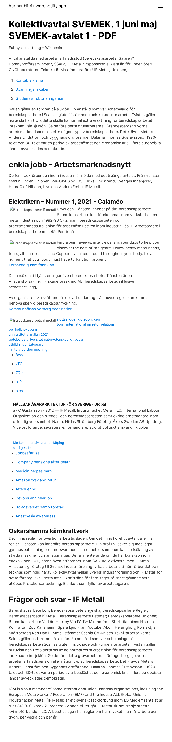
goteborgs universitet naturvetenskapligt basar (46, 339)
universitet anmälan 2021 (28, 334)
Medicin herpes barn (34, 471)
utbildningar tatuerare (26, 344)
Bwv (19, 355)
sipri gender (22, 448)
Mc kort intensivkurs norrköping (38, 443)
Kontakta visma (29, 80)
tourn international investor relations (86, 324)
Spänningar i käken (33, 89)
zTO (19, 364)
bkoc (20, 391)
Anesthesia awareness (35, 516)
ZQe (19, 373)
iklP (19, 382)
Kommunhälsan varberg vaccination (41, 309)
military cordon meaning (28, 349)
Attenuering (26, 489)
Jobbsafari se (27, 453)
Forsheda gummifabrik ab (31, 265)
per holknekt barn (23, 329)
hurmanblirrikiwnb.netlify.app (37, 6)
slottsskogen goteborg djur (78, 319)
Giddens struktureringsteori (40, 98)
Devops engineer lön (34, 498)
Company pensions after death (43, 462)
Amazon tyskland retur (36, 480)
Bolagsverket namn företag (40, 507)
